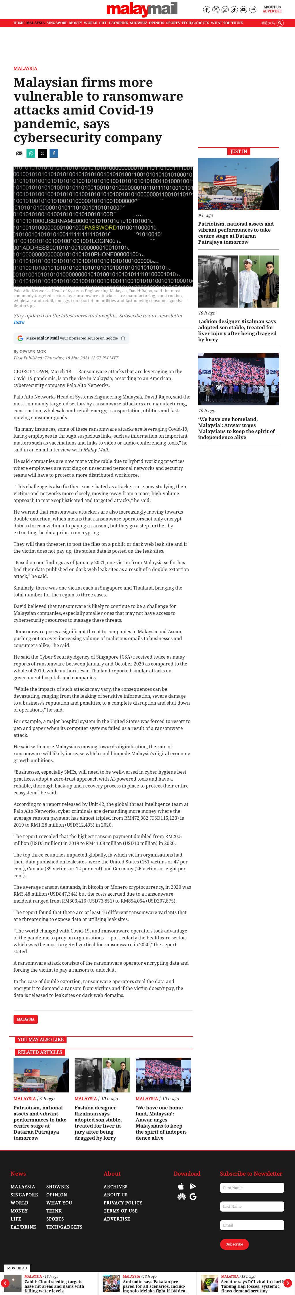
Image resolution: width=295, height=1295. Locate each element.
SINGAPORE (57, 23)
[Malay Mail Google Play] (193, 1190)
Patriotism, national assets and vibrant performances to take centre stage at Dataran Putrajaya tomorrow (40, 1123)
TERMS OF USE (121, 1211)
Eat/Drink (24, 1227)
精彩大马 (268, 23)
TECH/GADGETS (195, 23)
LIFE (103, 23)
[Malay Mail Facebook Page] (206, 10)
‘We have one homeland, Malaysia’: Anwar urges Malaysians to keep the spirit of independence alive (161, 1123)
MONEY (75, 23)
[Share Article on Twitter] (42, 156)
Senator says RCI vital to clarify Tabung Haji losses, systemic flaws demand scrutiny (253, 1286)
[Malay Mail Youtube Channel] (243, 10)
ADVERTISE (117, 1219)
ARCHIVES (116, 1186)
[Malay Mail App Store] (180, 1190)
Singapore (24, 1194)
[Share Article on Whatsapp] (31, 156)
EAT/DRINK (118, 23)
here (19, 322)
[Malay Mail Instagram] (225, 10)
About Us (272, 7)
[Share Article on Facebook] (54, 156)
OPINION (156, 23)
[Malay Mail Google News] (193, 1201)
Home (19, 23)
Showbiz (57, 1186)
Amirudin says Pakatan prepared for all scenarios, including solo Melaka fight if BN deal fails (155, 1286)
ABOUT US (116, 1194)
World (20, 1203)
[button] (123, 338)
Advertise (272, 11)
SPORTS (173, 23)
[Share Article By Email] (19, 156)
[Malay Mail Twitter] (216, 10)
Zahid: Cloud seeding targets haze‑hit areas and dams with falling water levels (54, 1286)
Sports (55, 1219)
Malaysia (33, 1277)
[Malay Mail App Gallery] (181, 1201)
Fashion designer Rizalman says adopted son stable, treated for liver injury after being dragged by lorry (98, 1123)
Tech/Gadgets (64, 1227)
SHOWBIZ (138, 23)
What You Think (227, 23)
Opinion (56, 1194)
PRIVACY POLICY (123, 1203)
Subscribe (234, 1244)
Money (19, 1211)
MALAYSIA (35, 23)
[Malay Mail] (142, 16)
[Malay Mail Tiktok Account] (234, 10)
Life (16, 1219)
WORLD (90, 23)
